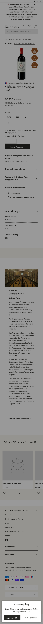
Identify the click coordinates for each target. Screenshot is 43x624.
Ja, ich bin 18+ (12, 618)
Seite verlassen (31, 618)
